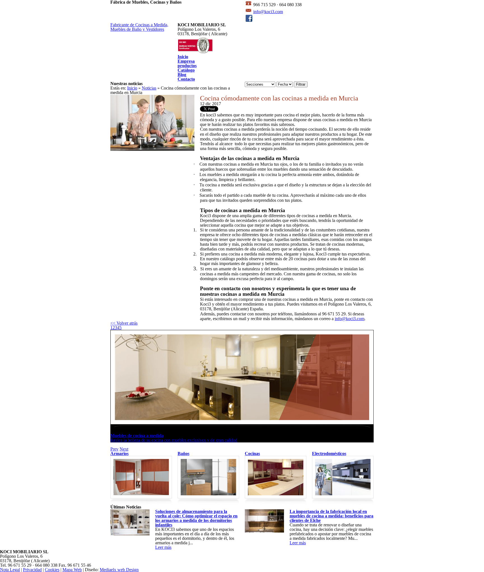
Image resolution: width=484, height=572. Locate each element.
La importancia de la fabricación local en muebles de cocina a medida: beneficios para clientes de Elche (331, 516)
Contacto (186, 79)
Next (124, 449)
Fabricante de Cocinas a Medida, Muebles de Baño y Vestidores (139, 27)
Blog (182, 74)
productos (187, 65)
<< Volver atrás (124, 323)
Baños (183, 453)
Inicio (183, 56)
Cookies (52, 569)
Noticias (149, 88)
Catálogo (186, 70)
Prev (114, 449)
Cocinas (252, 453)
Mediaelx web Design (119, 569)
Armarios (119, 453)
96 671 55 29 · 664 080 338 (32, 565)
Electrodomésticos (329, 453)
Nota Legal (10, 569)
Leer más (163, 547)
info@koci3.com (268, 11)
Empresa (186, 61)
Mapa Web (72, 569)
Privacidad (32, 569)
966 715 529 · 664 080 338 (277, 4)
